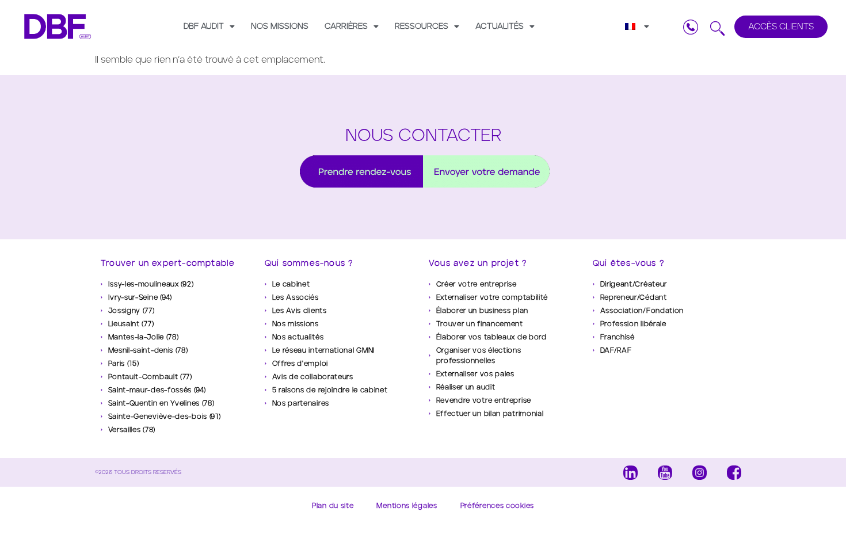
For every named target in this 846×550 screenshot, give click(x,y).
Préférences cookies (497, 505)
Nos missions (279, 26)
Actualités (499, 26)
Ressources (421, 26)
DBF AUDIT (204, 26)
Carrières (346, 26)
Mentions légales (406, 505)
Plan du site (332, 505)
